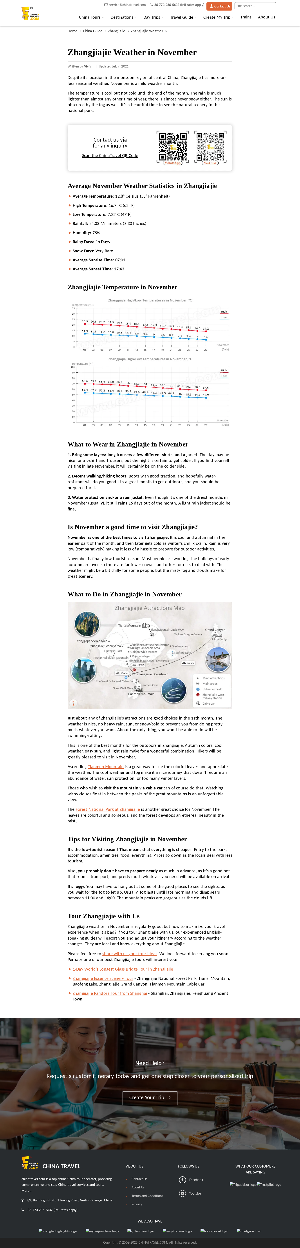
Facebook (196, 1180)
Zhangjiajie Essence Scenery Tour (103, 979)
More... (27, 1191)
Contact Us (222, 6)
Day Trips (151, 17)
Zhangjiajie (116, 31)
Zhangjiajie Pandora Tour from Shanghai (110, 993)
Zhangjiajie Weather (147, 31)
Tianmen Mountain (106, 767)
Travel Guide (181, 17)
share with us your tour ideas (129, 954)
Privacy (137, 1204)
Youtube (195, 1193)
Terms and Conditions (147, 1196)
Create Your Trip (147, 1097)
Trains (245, 17)
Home (73, 31)
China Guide (93, 31)
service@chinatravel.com (127, 5)
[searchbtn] (272, 6)
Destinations (122, 17)
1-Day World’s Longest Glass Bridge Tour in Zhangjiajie (123, 969)
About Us (266, 17)
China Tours (90, 17)
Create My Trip (216, 17)
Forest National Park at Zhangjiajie (108, 809)
